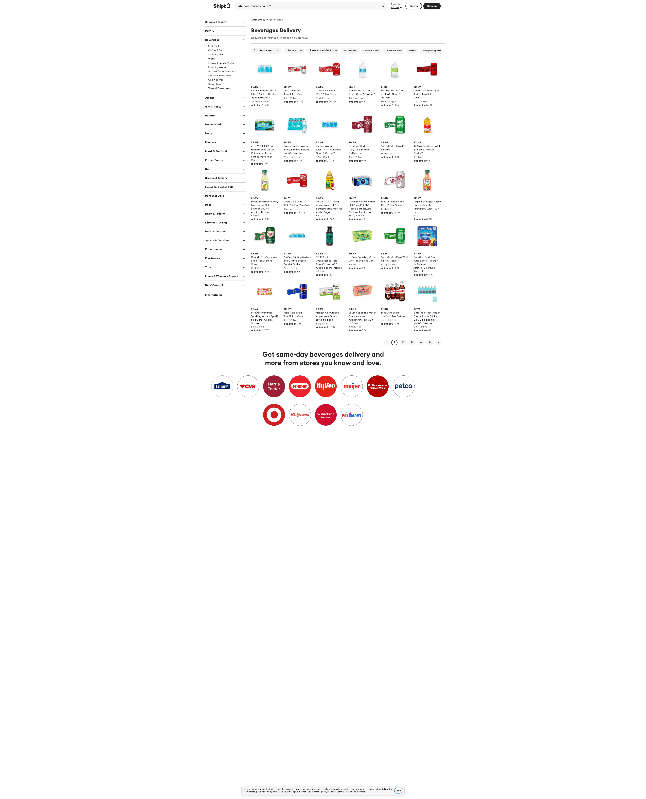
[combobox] (307, 6)
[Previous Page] (386, 342)
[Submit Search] (383, 6)
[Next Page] (438, 342)
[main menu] (208, 6)
